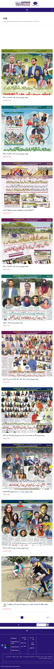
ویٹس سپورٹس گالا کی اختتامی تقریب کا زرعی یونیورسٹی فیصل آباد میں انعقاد (24, 435)
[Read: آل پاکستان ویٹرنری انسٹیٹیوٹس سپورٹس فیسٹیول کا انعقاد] (27, 184)
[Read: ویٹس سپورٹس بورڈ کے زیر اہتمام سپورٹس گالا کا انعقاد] (27, 466)
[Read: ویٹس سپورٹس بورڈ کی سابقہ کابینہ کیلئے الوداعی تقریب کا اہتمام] (27, 353)
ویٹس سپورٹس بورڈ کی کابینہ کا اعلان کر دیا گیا (15, 97)
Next (48, 617)
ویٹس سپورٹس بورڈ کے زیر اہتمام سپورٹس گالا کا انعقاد (17, 491)
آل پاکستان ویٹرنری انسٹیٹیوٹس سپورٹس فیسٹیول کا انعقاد (18, 210)
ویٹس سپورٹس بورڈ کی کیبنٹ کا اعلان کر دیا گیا (15, 548)
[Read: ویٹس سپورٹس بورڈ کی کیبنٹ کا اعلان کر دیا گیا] (27, 522)
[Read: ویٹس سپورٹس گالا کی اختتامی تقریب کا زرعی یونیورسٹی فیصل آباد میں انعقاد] (27, 410)
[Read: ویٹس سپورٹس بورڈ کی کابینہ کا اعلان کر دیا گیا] (27, 72)
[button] (52, 10)
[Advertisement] (27, 37)
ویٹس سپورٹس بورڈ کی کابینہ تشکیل (12, 322)
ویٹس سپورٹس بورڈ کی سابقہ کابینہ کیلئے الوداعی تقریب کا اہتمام (20, 379)
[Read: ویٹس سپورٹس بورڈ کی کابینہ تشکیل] (27, 297)
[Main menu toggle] (27, 10)
